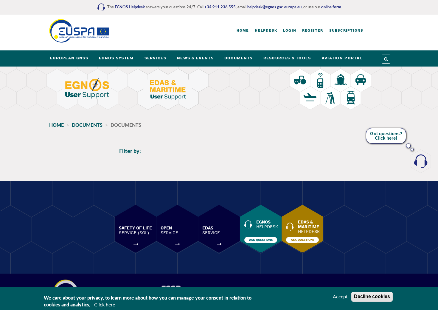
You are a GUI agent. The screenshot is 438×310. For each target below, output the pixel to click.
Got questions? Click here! (386, 136)
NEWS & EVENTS (195, 58)
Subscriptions (346, 30)
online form (331, 6)
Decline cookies (372, 296)
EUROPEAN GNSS (69, 58)
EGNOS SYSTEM (116, 58)
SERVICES (155, 58)
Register (312, 30)
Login (289, 30)
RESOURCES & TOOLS (287, 58)
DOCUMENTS (238, 58)
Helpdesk (266, 30)
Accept (340, 296)
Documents (87, 125)
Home (243, 30)
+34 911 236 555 (220, 6)
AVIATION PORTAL (342, 58)
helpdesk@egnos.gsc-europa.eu (274, 6)
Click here (104, 304)
